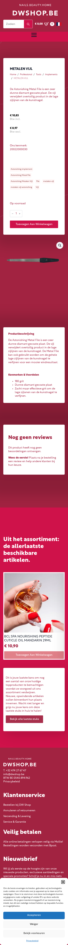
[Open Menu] (34, 34)
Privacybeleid (32, 941)
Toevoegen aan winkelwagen (34, 224)
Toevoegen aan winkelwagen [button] (34, 655)
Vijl (37, 187)
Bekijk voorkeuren (34, 933)
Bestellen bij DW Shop (17, 805)
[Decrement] (12, 213)
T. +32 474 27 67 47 (14, 770)
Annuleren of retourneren (19, 810)
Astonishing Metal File (21, 175)
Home (13, 75)
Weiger (34, 924)
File (37, 181)
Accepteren (34, 915)
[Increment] (19, 213)
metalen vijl (48, 181)
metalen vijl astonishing (21, 187)
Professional (26, 75)
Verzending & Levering (17, 816)
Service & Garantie (14, 822)
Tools (38, 75)
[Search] (28, 24)
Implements (51, 75)
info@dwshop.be (13, 774)
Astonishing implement (21, 169)
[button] (63, 882)
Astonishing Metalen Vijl (22, 181)
